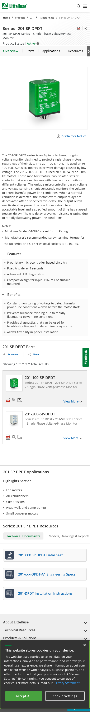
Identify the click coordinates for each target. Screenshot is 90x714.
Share (36, 354)
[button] (44, 98)
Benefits (13, 294)
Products (20, 17)
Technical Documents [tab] (23, 536)
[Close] (84, 645)
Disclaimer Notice (73, 136)
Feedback (85, 357)
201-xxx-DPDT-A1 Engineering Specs (46, 574)
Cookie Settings (65, 696)
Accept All (23, 696)
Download (13, 354)
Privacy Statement (67, 683)
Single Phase (47, 17)
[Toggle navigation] (85, 6)
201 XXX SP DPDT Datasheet (40, 555)
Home (6, 17)
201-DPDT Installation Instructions (45, 593)
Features (14, 254)
